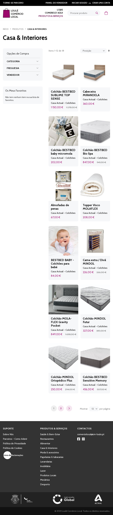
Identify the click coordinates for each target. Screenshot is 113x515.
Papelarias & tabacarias (51, 457)
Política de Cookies (12, 448)
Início (6, 29)
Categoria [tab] (13, 61)
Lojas (60, 9)
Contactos (84, 428)
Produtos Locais (48, 475)
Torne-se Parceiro (13, 2)
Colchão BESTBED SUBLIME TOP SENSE (63, 95)
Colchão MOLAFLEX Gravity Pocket (61, 322)
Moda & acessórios (49, 452)
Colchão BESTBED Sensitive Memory (95, 378)
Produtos (18, 29)
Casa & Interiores (48, 448)
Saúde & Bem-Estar (50, 434)
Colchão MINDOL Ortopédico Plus (62, 378)
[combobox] (83, 13)
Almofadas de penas (60, 206)
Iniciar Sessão (79, 2)
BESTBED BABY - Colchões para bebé (62, 263)
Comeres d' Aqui (54, 13)
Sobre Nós (8, 434)
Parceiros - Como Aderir (15, 438)
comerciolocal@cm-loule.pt (90, 434)
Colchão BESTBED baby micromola (63, 151)
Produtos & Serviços (51, 16)
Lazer (43, 470)
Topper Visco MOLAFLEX (91, 206)
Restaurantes (47, 438)
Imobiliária (45, 466)
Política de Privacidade (14, 443)
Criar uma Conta (101, 2)
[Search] (96, 13)
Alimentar (45, 443)
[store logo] (17, 13)
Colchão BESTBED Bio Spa (95, 151)
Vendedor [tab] (13, 75)
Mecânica (45, 479)
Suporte (8, 428)
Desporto (45, 484)
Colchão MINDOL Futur (94, 320)
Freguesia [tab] (13, 68)
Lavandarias (46, 461)
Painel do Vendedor (56, 2)
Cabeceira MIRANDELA (91, 93)
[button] (74, 84)
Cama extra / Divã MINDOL (94, 261)
